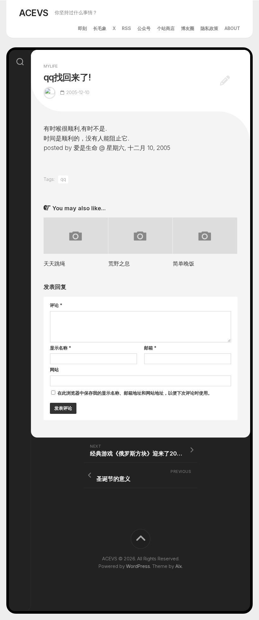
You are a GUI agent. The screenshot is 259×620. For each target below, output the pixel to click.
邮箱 (150, 347)
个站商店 (166, 28)
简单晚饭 (183, 263)
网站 (54, 369)
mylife (51, 66)
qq (63, 179)
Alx (178, 566)
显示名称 (60, 347)
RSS (126, 28)
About (232, 28)
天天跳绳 (54, 263)
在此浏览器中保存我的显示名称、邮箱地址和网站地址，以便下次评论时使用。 (134, 393)
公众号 (144, 28)
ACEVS (33, 13)
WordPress (138, 566)
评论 (56, 305)
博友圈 (187, 28)
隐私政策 (209, 28)
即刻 (82, 28)
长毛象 (99, 28)
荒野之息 (119, 263)
